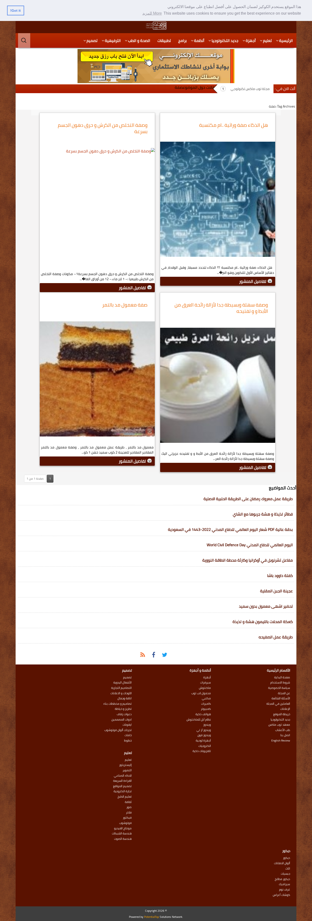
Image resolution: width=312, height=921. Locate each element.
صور (129, 807)
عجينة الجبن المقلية (276, 590)
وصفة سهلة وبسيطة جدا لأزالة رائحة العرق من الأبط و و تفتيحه (221, 308)
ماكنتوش (205, 687)
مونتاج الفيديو (123, 828)
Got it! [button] (15, 10)
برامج (182, 40)
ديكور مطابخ (282, 879)
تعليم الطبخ (124, 796)
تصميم (92, 40)
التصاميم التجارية (121, 687)
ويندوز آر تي (203, 730)
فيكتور (127, 817)
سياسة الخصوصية (279, 687)
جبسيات (285, 873)
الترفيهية (113, 40)
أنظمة (199, 40)
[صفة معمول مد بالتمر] (97, 380)
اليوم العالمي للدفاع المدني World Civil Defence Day (250, 544)
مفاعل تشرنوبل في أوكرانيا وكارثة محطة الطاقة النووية (247, 560)
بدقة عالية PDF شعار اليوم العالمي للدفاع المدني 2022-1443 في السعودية (230, 529)
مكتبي (206, 698)
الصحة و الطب (139, 40)
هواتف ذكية (203, 714)
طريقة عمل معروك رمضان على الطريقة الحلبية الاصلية (248, 498)
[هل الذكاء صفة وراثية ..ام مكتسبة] (217, 200)
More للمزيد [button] (152, 13)
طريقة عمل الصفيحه (276, 637)
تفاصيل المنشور (253, 281)
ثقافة (128, 802)
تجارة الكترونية (123, 791)
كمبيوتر (206, 708)
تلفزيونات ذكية (202, 751)
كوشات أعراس (281, 894)
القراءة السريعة (122, 780)
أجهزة (251, 40)
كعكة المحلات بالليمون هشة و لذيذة (263, 621)
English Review (280, 740)
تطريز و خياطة (123, 708)
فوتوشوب (125, 823)
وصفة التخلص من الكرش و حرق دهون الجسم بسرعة (102, 128)
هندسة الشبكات (122, 833)
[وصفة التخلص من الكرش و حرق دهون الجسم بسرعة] (97, 207)
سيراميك (284, 884)
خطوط (128, 740)
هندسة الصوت (123, 838)
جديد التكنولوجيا (225, 40)
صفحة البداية (282, 677)
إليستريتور (125, 765)
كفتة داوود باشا (280, 575)
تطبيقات (164, 40)
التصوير (127, 770)
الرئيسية (286, 40)
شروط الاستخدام (280, 682)
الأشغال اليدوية (122, 682)
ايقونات (127, 724)
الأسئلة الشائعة (281, 698)
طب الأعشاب (282, 730)
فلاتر (129, 812)
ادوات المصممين (121, 719)
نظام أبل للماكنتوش (198, 719)
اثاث (287, 868)
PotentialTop (151, 917)
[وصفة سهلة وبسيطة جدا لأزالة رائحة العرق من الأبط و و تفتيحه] (217, 386)
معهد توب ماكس (279, 724)
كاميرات (206, 703)
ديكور (286, 857)
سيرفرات (205, 682)
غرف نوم (284, 889)
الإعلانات (285, 708)
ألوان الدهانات (282, 863)
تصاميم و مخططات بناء (117, 703)
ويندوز (207, 724)
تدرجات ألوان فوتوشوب (118, 730)
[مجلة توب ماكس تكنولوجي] (156, 25)
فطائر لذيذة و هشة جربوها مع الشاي (263, 514)
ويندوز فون (204, 735)
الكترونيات (204, 745)
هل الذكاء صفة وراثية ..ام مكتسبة (233, 124)
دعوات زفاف (124, 714)
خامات (128, 735)
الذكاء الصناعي (123, 775)
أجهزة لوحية (203, 740)
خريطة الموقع (281, 714)
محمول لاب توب (201, 693)
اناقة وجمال (124, 698)
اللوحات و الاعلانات (121, 693)
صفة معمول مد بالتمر (124, 304)
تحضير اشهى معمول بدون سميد (266, 606)
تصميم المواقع (122, 786)
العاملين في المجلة (278, 703)
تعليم (267, 40)
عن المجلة (284, 693)
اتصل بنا (285, 735)
